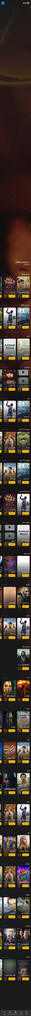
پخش (11, 296)
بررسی (24, 296)
